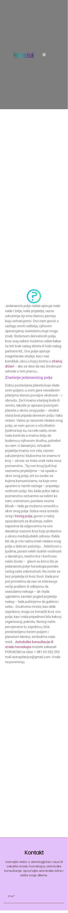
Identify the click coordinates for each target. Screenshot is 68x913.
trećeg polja (23, 516)
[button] (44, 54)
